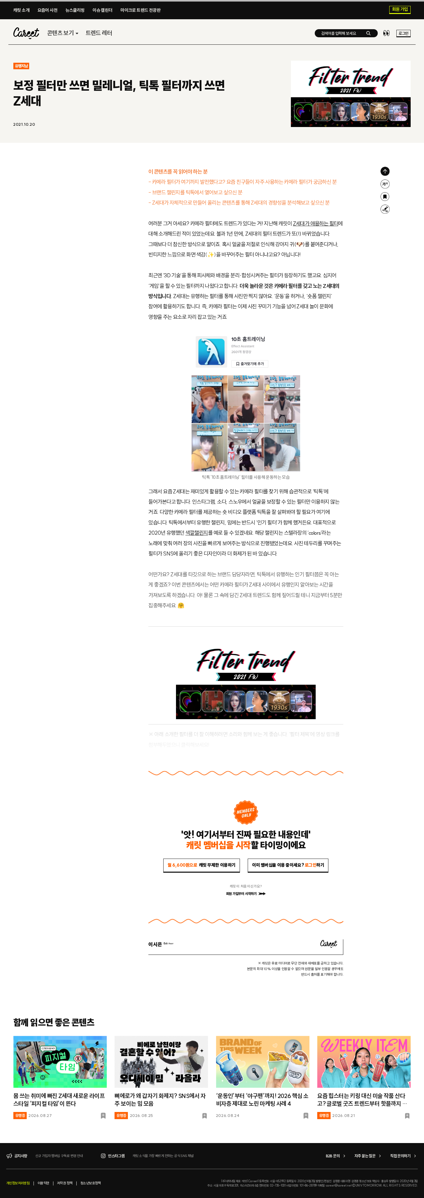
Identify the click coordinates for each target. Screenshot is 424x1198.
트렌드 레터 (99, 33)
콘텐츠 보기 (60, 33)
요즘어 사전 (47, 10)
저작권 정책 (64, 1183)
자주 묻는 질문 (364, 1155)
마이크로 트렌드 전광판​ (140, 10)
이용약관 (43, 1183)
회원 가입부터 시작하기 (241, 894)
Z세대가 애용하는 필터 (315, 223)
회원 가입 (400, 9)
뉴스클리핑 (75, 10)
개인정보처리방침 (17, 1183)
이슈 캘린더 (102, 10)
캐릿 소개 (21, 10)
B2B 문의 (333, 1155)
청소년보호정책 (90, 1183)
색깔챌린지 (196, 532)
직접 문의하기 (400, 1155)
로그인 (403, 33)
